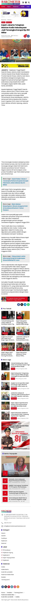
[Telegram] (25, 304)
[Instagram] (15, 586)
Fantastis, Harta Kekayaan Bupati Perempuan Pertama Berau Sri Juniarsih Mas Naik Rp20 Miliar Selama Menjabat (17, 480)
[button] (23, 2)
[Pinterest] (8, 586)
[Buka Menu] (26, 2)
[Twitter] (21, 304)
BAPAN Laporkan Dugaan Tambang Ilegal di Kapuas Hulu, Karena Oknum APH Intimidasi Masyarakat (18, 492)
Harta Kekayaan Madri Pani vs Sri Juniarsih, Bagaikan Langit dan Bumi (18, 498)
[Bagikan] (28, 36)
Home (3, 592)
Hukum (3, 22)
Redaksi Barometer (5, 35)
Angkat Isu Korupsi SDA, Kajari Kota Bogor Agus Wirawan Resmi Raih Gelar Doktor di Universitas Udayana (7, 338)
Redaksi (3, 577)
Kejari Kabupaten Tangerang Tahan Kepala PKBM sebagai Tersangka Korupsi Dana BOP (22, 322)
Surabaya (4, 538)
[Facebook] (18, 304)
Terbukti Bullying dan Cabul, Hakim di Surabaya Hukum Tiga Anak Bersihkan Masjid (8, 322)
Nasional (3, 543)
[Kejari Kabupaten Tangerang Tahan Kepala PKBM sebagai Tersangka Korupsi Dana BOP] (23, 315)
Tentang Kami (5, 579)
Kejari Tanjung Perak (9, 557)
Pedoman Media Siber (7, 574)
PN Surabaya (6, 550)
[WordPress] (11, 586)
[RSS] (18, 586)
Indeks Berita (5, 569)
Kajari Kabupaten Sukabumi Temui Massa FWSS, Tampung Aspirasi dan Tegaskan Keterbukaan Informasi (21, 354)
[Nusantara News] (10, 2)
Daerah (4, 317)
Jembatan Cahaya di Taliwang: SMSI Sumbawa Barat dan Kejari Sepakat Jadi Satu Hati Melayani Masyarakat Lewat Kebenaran (22, 338)
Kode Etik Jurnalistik (6, 572)
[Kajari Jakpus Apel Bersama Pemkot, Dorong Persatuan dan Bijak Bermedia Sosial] (8, 347)
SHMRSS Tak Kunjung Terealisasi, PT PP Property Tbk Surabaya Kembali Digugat (18, 486)
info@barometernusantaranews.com (15, 526)
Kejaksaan (8, 22)
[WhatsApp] (28, 304)
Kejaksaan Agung (8, 552)
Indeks (3, 567)
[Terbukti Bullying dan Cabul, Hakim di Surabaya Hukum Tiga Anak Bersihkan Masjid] (8, 315)
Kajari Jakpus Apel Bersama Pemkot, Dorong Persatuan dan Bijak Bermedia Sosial (7, 354)
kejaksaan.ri (6, 555)
